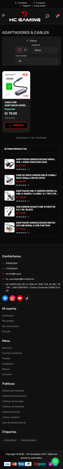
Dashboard (7, 315)
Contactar (22, 3)
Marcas (5, 369)
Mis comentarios (10, 326)
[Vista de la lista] (25, 49)
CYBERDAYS (10, 440)
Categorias (7, 363)
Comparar (40, 3)
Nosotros (7, 348)
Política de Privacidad (13, 390)
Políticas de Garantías (13, 406)
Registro (27, 6)
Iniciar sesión (40, 6)
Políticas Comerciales (13, 401)
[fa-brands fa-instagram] (12, 298)
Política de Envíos (11, 412)
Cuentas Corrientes (12, 353)
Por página (21, 56)
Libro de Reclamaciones (14, 422)
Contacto (7, 374)
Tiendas (6, 358)
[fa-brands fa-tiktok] (27, 298)
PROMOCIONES (28, 440)
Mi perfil (6, 331)
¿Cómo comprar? (11, 417)
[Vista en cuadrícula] (19, 49)
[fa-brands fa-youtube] (20, 298)
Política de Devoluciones (14, 396)
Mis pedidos (8, 321)
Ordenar (36, 45)
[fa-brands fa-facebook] (5, 298)
